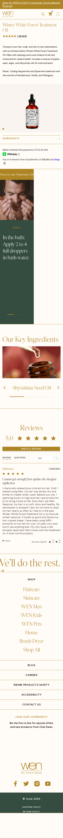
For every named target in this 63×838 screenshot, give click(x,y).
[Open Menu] (58, 14)
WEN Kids (31, 615)
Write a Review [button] (31, 448)
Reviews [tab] (6, 457)
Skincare (31, 598)
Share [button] (7, 540)
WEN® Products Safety (31, 684)
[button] (31, 36)
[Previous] (4, 387)
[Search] (43, 14)
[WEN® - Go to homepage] (31, 769)
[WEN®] (18, 14)
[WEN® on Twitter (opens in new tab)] (26, 783)
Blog (31, 665)
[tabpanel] (31, 503)
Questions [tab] (20, 457)
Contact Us (31, 704)
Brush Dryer (32, 641)
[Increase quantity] (22, 824)
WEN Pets (31, 624)
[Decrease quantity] (5, 824)
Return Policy (31, 811)
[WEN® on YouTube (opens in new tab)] (48, 783)
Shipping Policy (31, 807)
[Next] (58, 387)
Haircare (31, 589)
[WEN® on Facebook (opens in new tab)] (15, 783)
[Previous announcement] (4, 4)
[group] (31, 108)
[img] (31, 362)
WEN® (29, 799)
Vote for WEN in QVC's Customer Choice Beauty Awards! (31, 4)
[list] (31, 108)
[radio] (16, 817)
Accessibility (31, 694)
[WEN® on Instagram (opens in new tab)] (37, 783)
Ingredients (11, 138)
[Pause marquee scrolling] (2, 571)
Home (31, 632)
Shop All (31, 650)
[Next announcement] (58, 4)
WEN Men (31, 606)
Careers (31, 675)
